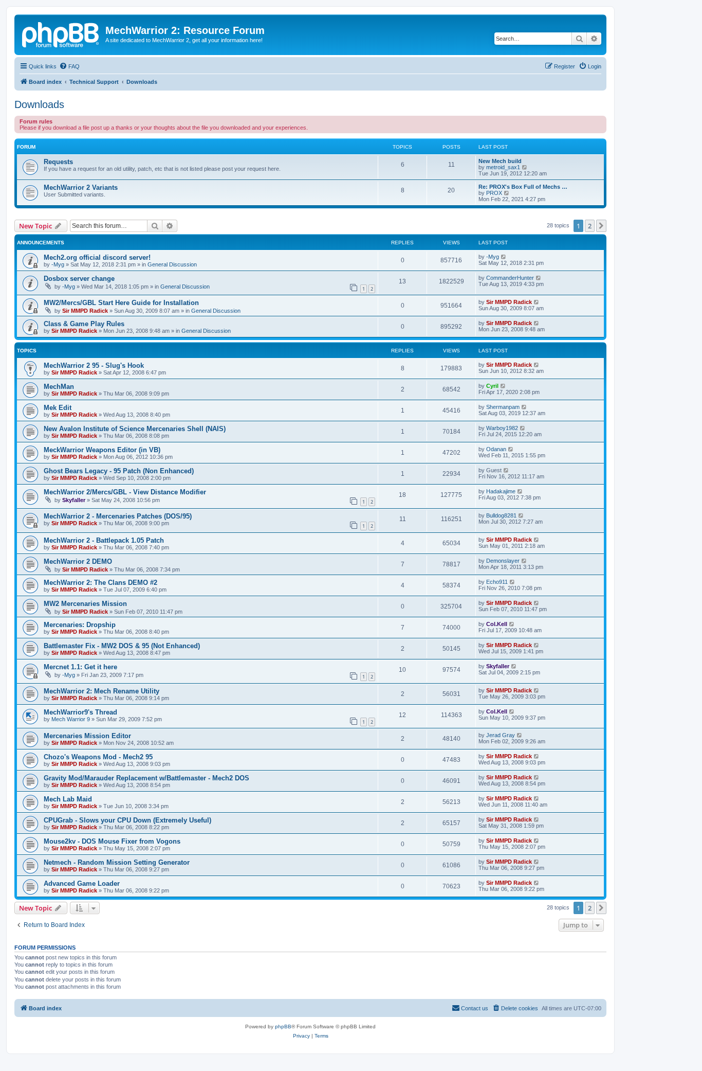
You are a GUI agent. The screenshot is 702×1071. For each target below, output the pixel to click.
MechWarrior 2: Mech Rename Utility (101, 691)
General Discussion (172, 264)
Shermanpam (503, 407)
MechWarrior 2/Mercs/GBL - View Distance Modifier (125, 492)
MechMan (59, 386)
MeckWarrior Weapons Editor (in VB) (102, 450)
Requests (58, 162)
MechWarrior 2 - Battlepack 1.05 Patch (104, 540)
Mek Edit (57, 408)
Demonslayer (503, 561)
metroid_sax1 (503, 167)
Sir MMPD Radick (85, 311)
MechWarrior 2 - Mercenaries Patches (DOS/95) (118, 516)
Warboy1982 (502, 428)
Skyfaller (73, 500)
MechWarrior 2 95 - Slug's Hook (94, 365)
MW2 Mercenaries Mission (85, 604)
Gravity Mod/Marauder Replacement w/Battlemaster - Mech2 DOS (146, 778)
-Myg (57, 264)
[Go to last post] (504, 257)
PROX (494, 193)
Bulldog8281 (501, 515)
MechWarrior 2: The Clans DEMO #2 (100, 582)
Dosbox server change (79, 278)
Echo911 (497, 582)
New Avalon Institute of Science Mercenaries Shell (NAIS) (135, 429)
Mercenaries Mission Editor (87, 736)
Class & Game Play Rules (84, 324)
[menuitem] (69, 66)
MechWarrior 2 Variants (81, 187)
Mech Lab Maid (68, 799)
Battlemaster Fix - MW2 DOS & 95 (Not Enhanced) (122, 646)
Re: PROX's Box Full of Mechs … (522, 187)
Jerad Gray (500, 735)
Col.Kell (496, 624)
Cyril (492, 386)
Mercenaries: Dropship (80, 625)
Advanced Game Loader (82, 883)
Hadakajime (500, 491)
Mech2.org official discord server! (97, 257)
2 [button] (590, 225)
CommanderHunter (510, 278)
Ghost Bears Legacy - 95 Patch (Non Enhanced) (119, 471)
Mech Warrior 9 (70, 719)
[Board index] (61, 33)
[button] (601, 226)
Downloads (39, 104)
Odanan (496, 449)
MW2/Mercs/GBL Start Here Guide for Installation (121, 303)
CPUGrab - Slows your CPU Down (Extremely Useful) (127, 820)
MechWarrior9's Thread (80, 712)
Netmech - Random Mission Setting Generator (117, 862)
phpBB (283, 1026)
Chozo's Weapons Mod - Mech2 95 (98, 757)
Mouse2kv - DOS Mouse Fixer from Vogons (112, 841)
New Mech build (500, 161)
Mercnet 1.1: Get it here (80, 667)
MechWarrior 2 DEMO (78, 561)
